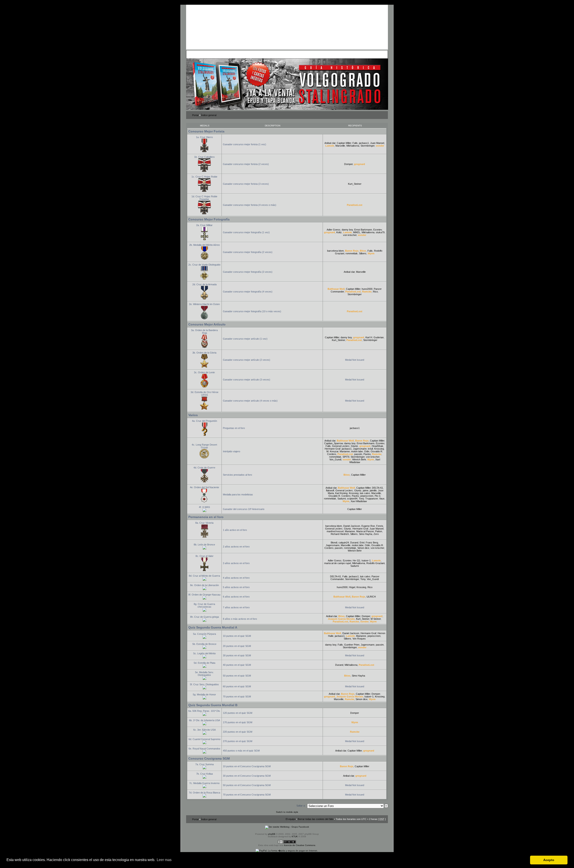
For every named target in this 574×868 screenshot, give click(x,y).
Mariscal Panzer (365, 531)
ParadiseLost (354, 205)
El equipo (291, 819)
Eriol (362, 542)
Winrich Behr (359, 459)
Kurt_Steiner (354, 183)
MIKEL (356, 232)
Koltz (339, 232)
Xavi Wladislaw (359, 501)
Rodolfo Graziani (375, 563)
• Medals (238, 54)
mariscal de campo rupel (337, 563)
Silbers (362, 253)
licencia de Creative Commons (299, 845)
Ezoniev (377, 229)
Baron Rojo (352, 250)
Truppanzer (371, 498)
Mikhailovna (352, 145)
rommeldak (352, 253)
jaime (365, 490)
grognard (359, 164)
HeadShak (377, 446)
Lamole (329, 145)
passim (358, 454)
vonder (380, 145)
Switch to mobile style (287, 812)
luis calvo (365, 493)
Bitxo (363, 250)
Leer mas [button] (164, 860)
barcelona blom (335, 250)
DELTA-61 (377, 487)
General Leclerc (341, 446)
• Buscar (228, 54)
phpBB (271, 834)
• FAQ (218, 54)
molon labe (357, 451)
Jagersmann (360, 448)
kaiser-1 (366, 560)
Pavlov (367, 454)
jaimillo (373, 490)
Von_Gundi (335, 459)
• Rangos (249, 54)
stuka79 (380, 232)
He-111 (356, 560)
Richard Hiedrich (340, 534)
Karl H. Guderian (374, 337)
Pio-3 (377, 495)
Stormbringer (367, 145)
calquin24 (344, 542)
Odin (366, 451)
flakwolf (330, 490)
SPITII (346, 456)
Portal (195, 115)
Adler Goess (333, 229)
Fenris (379, 526)
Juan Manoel (377, 143)
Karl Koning (341, 493)
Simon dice (363, 548)
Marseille (340, 145)
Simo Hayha (365, 534)
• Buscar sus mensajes (268, 54)
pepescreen (366, 495)
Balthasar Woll (336, 289)
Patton (378, 531)
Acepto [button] (548, 860)
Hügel (352, 587)
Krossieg (379, 448)
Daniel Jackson (351, 526)
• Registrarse (290, 54)
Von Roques (359, 638)
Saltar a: (300, 805)
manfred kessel (335, 531)
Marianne (345, 451)
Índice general (208, 115)
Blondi (334, 542)
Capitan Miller (344, 143)
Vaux (382, 498)
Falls (355, 143)
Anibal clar (329, 143)
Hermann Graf (332, 448)
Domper (348, 164)
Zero (376, 534)
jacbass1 (364, 143)
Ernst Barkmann (363, 229)
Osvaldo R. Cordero (339, 495)
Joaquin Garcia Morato (341, 618)
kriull (370, 448)
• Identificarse (306, 54)
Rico (375, 291)
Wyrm (371, 253)
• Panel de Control (204, 54)
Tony (361, 498)
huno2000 (367, 289)
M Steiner (376, 618)
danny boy (347, 229)
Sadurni (341, 498)
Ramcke (367, 291)
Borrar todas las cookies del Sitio (315, 819)
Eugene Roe (368, 526)
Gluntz (354, 446)
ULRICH (371, 596)
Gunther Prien (351, 644)
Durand (354, 542)
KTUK (295, 836)
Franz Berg (372, 542)
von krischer (350, 235)
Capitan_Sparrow (333, 443)
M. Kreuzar (332, 451)
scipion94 (352, 498)
